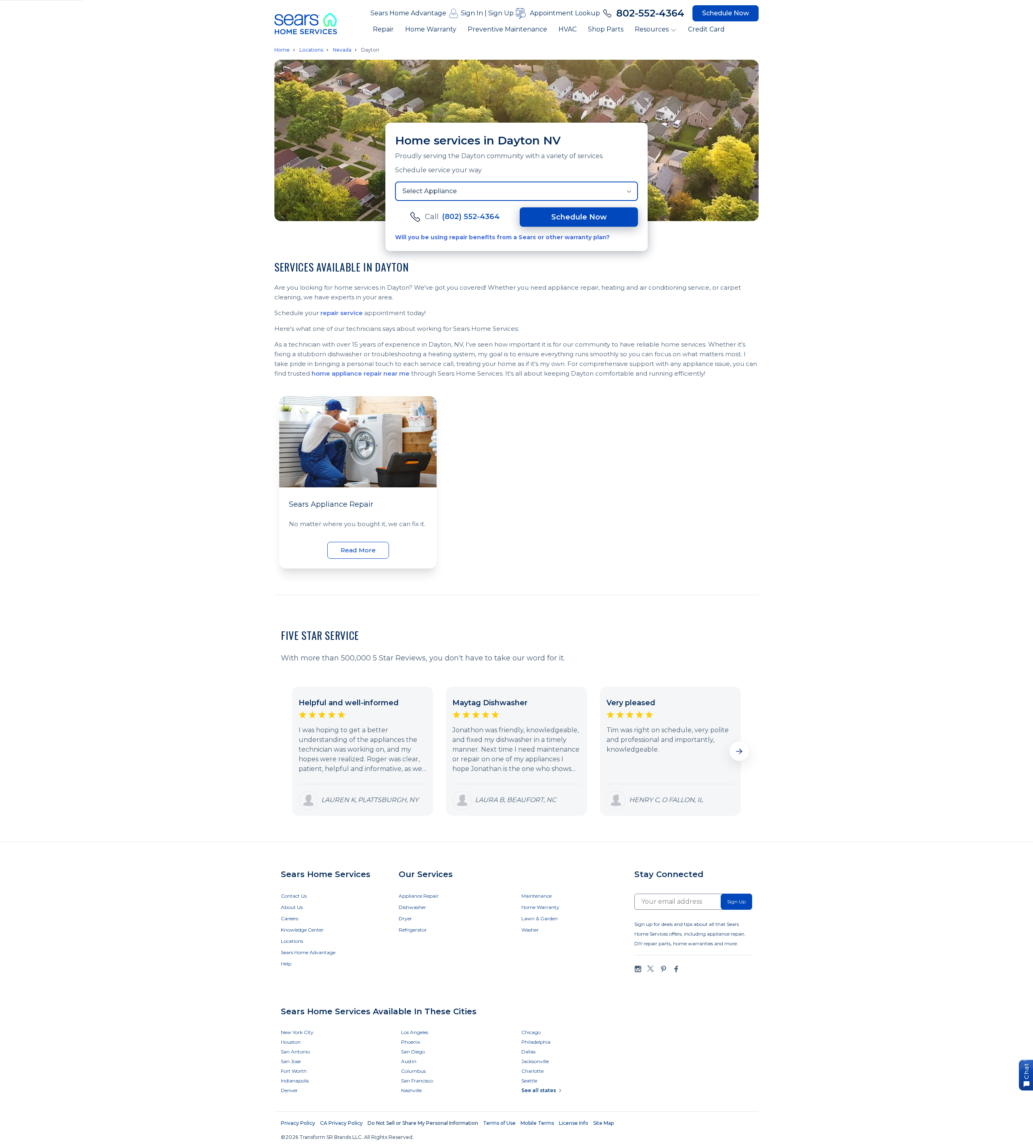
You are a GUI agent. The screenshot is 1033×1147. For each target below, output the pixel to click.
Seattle (529, 1081)
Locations (311, 50)
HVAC (567, 29)
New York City (297, 1032)
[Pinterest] (663, 969)
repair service (341, 313)
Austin (408, 1061)
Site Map (603, 1123)
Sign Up (501, 13)
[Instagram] (638, 969)
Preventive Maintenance (507, 29)
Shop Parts (605, 29)
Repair (383, 29)
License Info (573, 1123)
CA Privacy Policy (341, 1123)
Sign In (472, 13)
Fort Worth (294, 1071)
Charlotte (532, 1071)
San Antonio (295, 1052)
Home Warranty (430, 29)
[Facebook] (676, 969)
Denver (289, 1090)
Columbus (413, 1071)
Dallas (528, 1052)
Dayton (370, 50)
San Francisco (417, 1081)
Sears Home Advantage (408, 13)
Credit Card (706, 29)
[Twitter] (650, 969)
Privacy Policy (298, 1123)
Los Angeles (414, 1032)
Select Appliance (429, 191)
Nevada (342, 50)
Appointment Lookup (565, 13)
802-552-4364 (650, 13)
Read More (358, 550)
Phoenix (410, 1042)
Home (282, 50)
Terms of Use (499, 1123)
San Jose (291, 1061)
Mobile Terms (537, 1123)
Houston (291, 1042)
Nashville (411, 1090)
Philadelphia (535, 1042)
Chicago (531, 1032)
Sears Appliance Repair (331, 504)
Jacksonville (535, 1061)
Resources (652, 29)
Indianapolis (295, 1081)
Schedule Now (725, 13)
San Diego (413, 1052)
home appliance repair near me (361, 373)
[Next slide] (739, 751)
